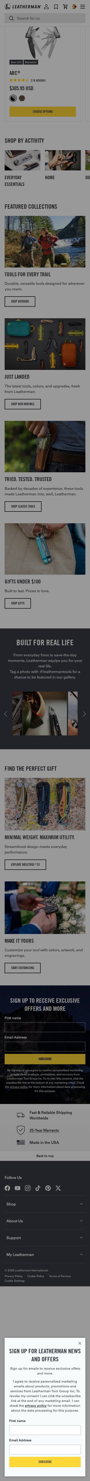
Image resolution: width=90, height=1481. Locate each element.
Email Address (20, 1440)
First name (17, 1421)
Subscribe (45, 1462)
